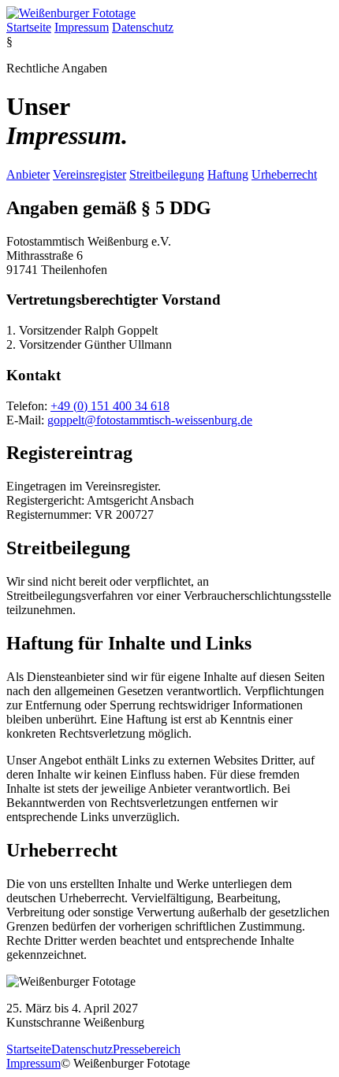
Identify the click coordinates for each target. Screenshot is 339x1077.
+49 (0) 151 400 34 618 (110, 406)
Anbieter (28, 174)
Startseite (28, 27)
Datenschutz (142, 27)
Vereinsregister (89, 174)
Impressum (81, 27)
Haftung (227, 174)
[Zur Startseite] (71, 13)
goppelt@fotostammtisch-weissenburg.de (149, 420)
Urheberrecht (284, 174)
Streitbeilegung (166, 174)
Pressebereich (147, 1049)
